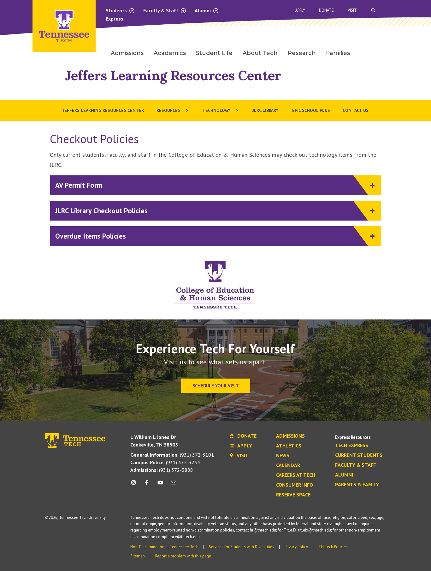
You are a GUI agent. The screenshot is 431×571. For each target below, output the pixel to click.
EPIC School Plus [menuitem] (311, 110)
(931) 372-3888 (161, 470)
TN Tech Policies (333, 547)
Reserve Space (293, 495)
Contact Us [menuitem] (356, 110)
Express (114, 18)
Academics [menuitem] (170, 53)
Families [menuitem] (338, 53)
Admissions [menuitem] (127, 53)
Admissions (290, 436)
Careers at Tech (295, 475)
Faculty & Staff (161, 10)
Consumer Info (294, 485)
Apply (300, 10)
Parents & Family (357, 485)
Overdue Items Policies (90, 235)
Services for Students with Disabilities (241, 547)
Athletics (288, 446)
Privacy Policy (296, 547)
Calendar (288, 465)
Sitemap (137, 556)
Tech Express (351, 445)
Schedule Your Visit (215, 386)
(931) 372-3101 (172, 455)
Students (117, 10)
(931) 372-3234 (165, 462)
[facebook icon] (146, 485)
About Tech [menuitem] (260, 53)
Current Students (358, 455)
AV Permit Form (78, 185)
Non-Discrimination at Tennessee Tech (164, 547)
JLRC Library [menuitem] (266, 110)
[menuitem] (173, 110)
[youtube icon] (160, 485)
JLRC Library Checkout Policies (101, 210)
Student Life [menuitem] (214, 53)
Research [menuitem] (302, 53)
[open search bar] (373, 10)
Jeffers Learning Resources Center (173, 75)
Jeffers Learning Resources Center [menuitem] (103, 110)
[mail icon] (173, 485)
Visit (352, 10)
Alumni (203, 10)
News (282, 456)
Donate (326, 10)
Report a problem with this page (183, 556)
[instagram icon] (135, 485)
